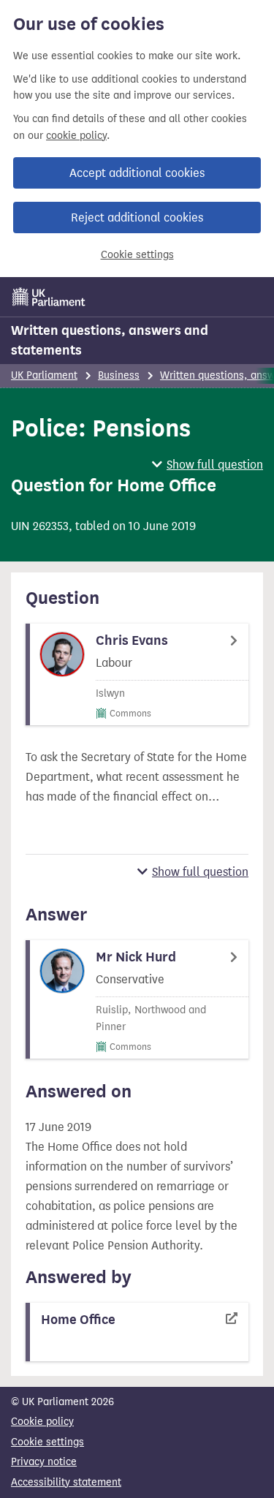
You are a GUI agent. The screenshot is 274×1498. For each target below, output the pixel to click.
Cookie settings (137, 255)
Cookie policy (42, 1421)
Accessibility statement (66, 1482)
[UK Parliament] (49, 297)
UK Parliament (44, 375)
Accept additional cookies (137, 173)
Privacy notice (44, 1462)
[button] (207, 464)
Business (119, 375)
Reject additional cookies (137, 217)
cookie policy (76, 135)
